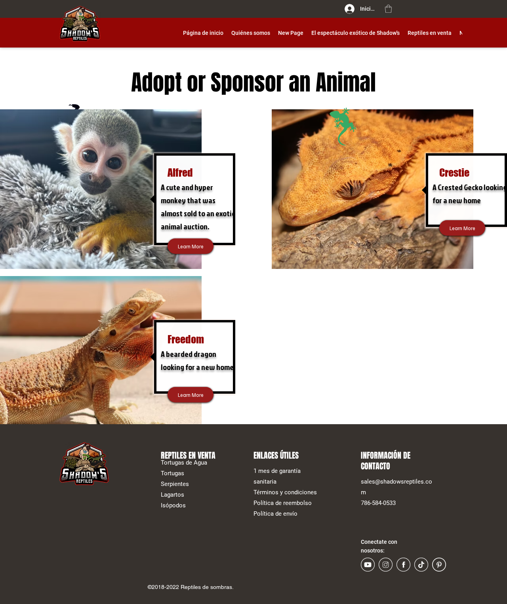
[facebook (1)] (403, 565)
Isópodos (173, 505)
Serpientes (175, 484)
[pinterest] (439, 565)
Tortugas (172, 473)
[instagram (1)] (386, 565)
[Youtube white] (368, 565)
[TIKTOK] (421, 565)
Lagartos (172, 494)
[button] (388, 9)
